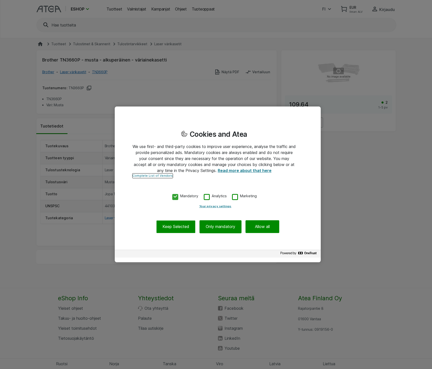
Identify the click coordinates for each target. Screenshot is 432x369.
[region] (218, 184)
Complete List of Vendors (152, 176)
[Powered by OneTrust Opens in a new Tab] (299, 254)
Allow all (262, 226)
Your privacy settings (215, 206)
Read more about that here (245, 170)
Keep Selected (175, 226)
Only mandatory (220, 226)
